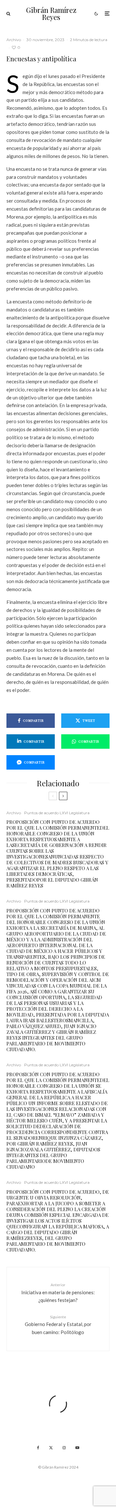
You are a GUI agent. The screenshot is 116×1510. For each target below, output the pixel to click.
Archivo (13, 39)
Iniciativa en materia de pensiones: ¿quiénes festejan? (58, 1292)
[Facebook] (38, 1447)
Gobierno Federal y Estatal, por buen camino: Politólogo (58, 1324)
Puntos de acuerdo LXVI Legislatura (57, 812)
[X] (51, 1447)
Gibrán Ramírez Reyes (51, 13)
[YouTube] (77, 1447)
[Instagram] (64, 1447)
